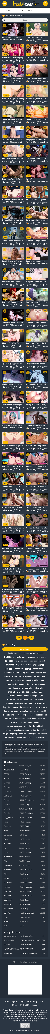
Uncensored (35, 913)
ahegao (25, 692)
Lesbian (35, 852)
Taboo (35, 900)
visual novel (16, 676)
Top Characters (14, 932)
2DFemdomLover (14, 936)
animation (35, 730)
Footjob (35, 826)
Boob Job (14, 787)
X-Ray (14, 922)
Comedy (35, 796)
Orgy (35, 874)
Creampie (14, 809)
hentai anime (39, 669)
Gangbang (14, 835)
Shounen (14, 896)
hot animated (42, 733)
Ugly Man (14, 913)
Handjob (35, 839)
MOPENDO (35, 949)
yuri (41, 696)
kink (25, 703)
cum (9, 688)
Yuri (14, 926)
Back (19, 638)
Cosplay (14, 804)
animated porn (41, 672)
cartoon (43, 707)
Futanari (35, 831)
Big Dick (35, 774)
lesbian (8, 718)
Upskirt (14, 917)
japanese (21, 684)
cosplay (35, 696)
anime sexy (41, 657)
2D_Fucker (35, 936)
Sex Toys (14, 891)
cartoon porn (32, 733)
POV (35, 878)
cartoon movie (11, 684)
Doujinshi (35, 818)
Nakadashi (14, 865)
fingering (13, 734)
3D (14, 765)
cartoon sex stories (29, 661)
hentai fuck (38, 726)
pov (40, 692)
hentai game (8, 715)
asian (29, 718)
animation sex (12, 653)
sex (42, 680)
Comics (14, 800)
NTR (14, 874)
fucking (19, 715)
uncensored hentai (12, 672)
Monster (35, 861)
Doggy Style (14, 818)
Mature (35, 857)
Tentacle (35, 904)
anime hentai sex (14, 696)
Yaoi (35, 922)
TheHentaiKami (14, 940)
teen (26, 699)
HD (14, 848)
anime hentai (14, 692)
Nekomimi (14, 870)
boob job (9, 661)
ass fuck (36, 711)
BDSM (14, 774)
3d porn (19, 699)
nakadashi (9, 657)
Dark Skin (14, 813)
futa (31, 699)
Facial (14, 822)
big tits (6, 707)
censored (39, 699)
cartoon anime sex (14, 726)
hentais (34, 692)
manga (30, 722)
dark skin (22, 653)
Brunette (35, 787)
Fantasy (35, 822)
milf (44, 676)
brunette (10, 665)
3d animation (40, 703)
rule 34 (44, 730)
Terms (42, 1002)
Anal (35, 770)
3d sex (30, 684)
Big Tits (14, 778)
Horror (14, 852)
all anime (22, 734)
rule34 (43, 711)
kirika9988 (35, 945)
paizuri (28, 665)
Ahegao (35, 765)
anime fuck (8, 730)
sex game (41, 718)
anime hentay (40, 684)
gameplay (40, 653)
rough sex (28, 676)
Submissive (14, 900)
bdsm (34, 718)
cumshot (29, 688)
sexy (25, 726)
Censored (35, 791)
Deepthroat (35, 813)
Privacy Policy (32, 1002)
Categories (27, 10)
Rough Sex (35, 887)
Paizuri (14, 878)
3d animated (19, 680)
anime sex (19, 669)
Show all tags (24, 649)
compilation (8, 703)
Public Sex (14, 883)
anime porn (19, 703)
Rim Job (14, 887)
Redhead (35, 883)
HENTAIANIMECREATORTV (14, 949)
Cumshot (35, 809)
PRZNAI (14, 945)
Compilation (35, 800)
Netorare (35, 870)
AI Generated (14, 770)
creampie (30, 653)
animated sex (21, 737)
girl (31, 711)
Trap (35, 909)
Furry (14, 831)
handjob (30, 737)
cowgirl (14, 722)
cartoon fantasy (19, 718)
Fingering (14, 826)
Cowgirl (35, 804)
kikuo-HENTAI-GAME (35, 940)
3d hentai (11, 699)
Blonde (35, 778)
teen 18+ (34, 707)
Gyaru (14, 839)
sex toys (23, 722)
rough (5, 734)
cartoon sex (41, 715)
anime (28, 669)
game (36, 722)
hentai (7, 676)
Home (8, 10)
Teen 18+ (14, 904)
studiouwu (14, 953)
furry (17, 661)
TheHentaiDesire (35, 953)
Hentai (35, 848)
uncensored (38, 665)
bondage (31, 715)
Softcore (35, 896)
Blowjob (14, 783)
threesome (24, 707)
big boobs (40, 737)
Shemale (35, 891)
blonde (9, 680)
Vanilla (35, 917)
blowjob (39, 688)
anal (32, 672)
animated (24, 711)
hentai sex (20, 657)
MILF (14, 861)
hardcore (31, 657)
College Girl (14, 796)
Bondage (35, 783)
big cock (41, 661)
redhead (27, 696)
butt (30, 703)
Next (31, 638)
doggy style (17, 688)
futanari (15, 707)
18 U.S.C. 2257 (24, 1005)
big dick (9, 669)
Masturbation (14, 857)
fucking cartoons (11, 711)
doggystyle (20, 665)
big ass (26, 672)
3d (24, 715)
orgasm (37, 676)
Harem (35, 844)
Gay (35, 835)
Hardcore (14, 844)
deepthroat (10, 737)
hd (30, 726)
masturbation (32, 680)
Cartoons (14, 791)
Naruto (35, 865)
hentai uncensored (21, 730)
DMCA (14, 1005)
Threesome (14, 909)
